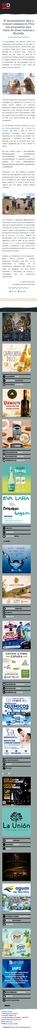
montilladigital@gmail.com (11, 1019)
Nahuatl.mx (27, 1027)
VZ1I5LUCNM (13, 1023)
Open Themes (16, 1027)
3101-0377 (9, 1021)
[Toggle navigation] (32, 5)
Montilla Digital (12, 1013)
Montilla (23, 291)
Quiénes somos (6, 1011)
